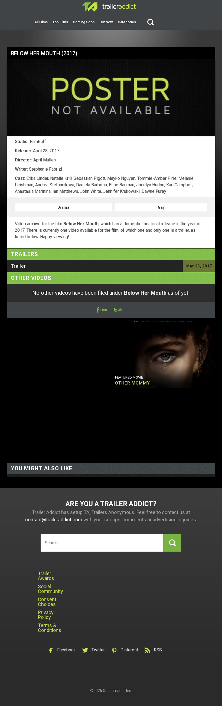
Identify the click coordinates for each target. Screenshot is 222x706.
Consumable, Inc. (117, 690)
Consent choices (47, 601)
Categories (127, 22)
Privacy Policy (46, 614)
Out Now (106, 22)
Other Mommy (132, 383)
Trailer (18, 266)
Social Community (50, 589)
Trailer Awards (46, 576)
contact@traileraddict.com (53, 519)
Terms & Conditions (49, 627)
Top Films (60, 22)
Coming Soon (83, 22)
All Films (41, 22)
